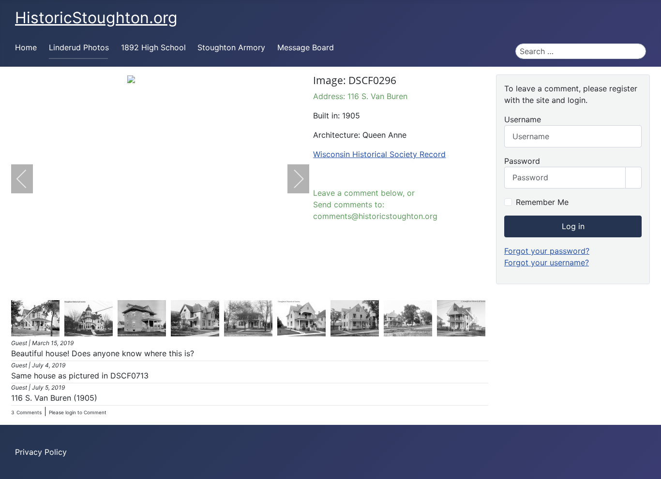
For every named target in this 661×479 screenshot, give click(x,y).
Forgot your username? (546, 262)
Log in (573, 226)
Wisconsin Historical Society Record (379, 154)
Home (26, 47)
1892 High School (153, 47)
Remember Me (542, 202)
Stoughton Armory (231, 47)
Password (522, 161)
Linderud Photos (79, 47)
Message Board (305, 47)
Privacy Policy (41, 452)
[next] (292, 178)
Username (522, 119)
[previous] (28, 178)
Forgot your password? (546, 251)
